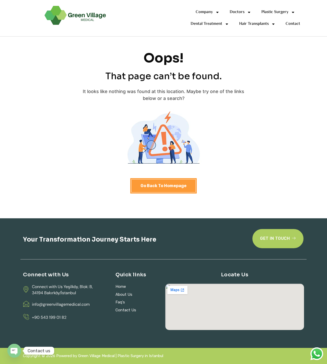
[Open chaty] (14, 351)
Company (204, 12)
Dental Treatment (206, 24)
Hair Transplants (254, 24)
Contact (293, 24)
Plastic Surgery (274, 12)
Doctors (237, 12)
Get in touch (275, 238)
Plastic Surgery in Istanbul (140, 356)
